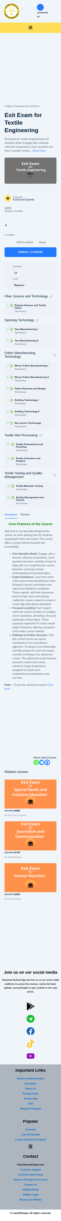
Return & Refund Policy (30, 1078)
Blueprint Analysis (30, 1108)
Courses (30, 1129)
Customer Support (30, 1169)
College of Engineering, (17, 106)
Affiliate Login (31, 1194)
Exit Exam (34, 106)
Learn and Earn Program (30, 1139)
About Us (30, 1088)
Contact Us (30, 1184)
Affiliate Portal (30, 1189)
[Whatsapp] (36, 762)
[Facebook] (47, 762)
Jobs (30, 1103)
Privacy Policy (30, 1093)
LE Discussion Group (30, 1174)
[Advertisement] (30, 72)
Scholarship (30, 1098)
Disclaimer (31, 1083)
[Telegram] (41, 762)
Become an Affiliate (30, 1199)
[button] (30, 27)
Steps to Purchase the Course (30, 1179)
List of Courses (30, 1134)
